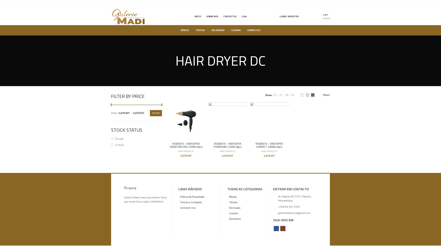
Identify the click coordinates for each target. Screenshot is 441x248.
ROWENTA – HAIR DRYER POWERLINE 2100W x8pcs (228, 145)
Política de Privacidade (192, 196)
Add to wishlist (202, 116)
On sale (119, 139)
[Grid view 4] (312, 95)
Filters (326, 95)
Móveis (233, 196)
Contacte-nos (188, 207)
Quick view (202, 108)
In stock (119, 145)
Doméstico (235, 218)
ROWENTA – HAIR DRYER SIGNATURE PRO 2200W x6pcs (186, 145)
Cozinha (233, 213)
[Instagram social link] (282, 228)
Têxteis (233, 202)
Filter (156, 113)
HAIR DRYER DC (186, 151)
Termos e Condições (191, 202)
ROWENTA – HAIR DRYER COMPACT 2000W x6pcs (269, 145)
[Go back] (171, 60)
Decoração (234, 207)
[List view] (302, 95)
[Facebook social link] (276, 228)
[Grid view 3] (307, 95)
